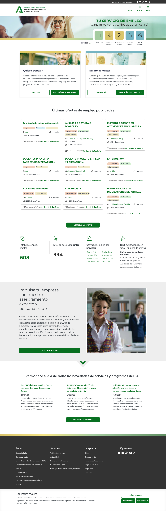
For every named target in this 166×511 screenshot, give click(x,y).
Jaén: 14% (106, 261)
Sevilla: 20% (107, 252)
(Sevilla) (90, 139)
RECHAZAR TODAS (142, 501)
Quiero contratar (22, 457)
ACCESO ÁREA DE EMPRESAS (130, 92)
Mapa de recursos (118, 2)
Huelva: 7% (92, 255)
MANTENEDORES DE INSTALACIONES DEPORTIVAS (124, 190)
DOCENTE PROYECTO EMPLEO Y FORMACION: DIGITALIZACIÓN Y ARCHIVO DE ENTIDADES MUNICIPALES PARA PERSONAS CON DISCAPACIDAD (82, 160)
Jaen (27, 132)
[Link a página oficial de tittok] (126, 453)
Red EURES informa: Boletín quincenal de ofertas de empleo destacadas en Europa (36, 388)
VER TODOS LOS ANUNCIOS (83, 420)
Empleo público (83, 131)
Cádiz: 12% (91, 252)
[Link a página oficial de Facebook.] (119, 453)
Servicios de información (59, 461)
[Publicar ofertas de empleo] (130, 36)
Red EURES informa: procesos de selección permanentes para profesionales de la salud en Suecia (127, 388)
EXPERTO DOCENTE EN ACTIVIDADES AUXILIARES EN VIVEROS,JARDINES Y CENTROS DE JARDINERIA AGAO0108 (124, 125)
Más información (49, 350)
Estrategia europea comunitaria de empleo (29, 482)
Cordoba (28, 197)
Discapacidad (40, 128)
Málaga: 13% (92, 258)
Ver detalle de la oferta (50, 141)
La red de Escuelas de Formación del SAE (31, 461)
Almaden (70, 171)
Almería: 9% (107, 255)
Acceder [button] (139, 10)
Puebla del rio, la (116, 204)
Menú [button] (148, 10)
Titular (87, 453)
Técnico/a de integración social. (41, 123)
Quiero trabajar (21, 453)
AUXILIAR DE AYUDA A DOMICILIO (78, 125)
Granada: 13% (107, 258)
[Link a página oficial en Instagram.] (134, 453)
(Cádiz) (120, 139)
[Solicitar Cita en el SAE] (99, 36)
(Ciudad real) (80, 171)
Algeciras (113, 139)
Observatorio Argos (57, 465)
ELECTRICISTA (73, 188)
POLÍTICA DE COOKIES (135, 495)
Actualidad (54, 457)
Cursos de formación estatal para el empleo (29, 467)
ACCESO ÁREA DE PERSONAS (64, 92)
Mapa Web (89, 468)
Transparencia (90, 457)
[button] (129, 10)
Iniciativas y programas (24, 476)
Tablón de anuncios (57, 453)
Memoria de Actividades (94, 461)
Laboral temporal (52, 128)
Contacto (88, 472)
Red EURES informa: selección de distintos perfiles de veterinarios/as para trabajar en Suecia (81, 388)
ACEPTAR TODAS (128, 501)
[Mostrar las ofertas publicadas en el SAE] (119, 36)
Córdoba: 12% (93, 261)
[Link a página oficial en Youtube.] (130, 453)
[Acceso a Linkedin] (123, 453)
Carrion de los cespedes (76, 139)
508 (24, 257)
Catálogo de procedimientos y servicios (65, 468)
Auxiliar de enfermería (35, 188)
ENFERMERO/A (115, 158)
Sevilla (112, 171)
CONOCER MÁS (35, 92)
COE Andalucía (21, 472)
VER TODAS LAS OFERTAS (83, 225)
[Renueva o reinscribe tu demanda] (109, 36)
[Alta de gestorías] (140, 36)
